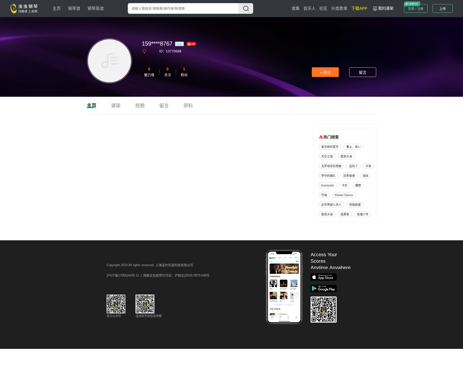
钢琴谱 (74, 9)
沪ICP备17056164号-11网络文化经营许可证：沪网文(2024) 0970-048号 (158, 275)
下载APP (359, 9)
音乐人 (309, 9)
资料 (188, 105)
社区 (323, 9)
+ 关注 (325, 72)
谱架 (116, 105)
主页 (57, 9)
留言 (363, 72)
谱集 (296, 9)
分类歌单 (339, 9)
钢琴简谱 (96, 9)
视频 (140, 105)
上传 (442, 9)
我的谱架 (386, 8)
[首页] (25, 8)
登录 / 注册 (415, 8)
